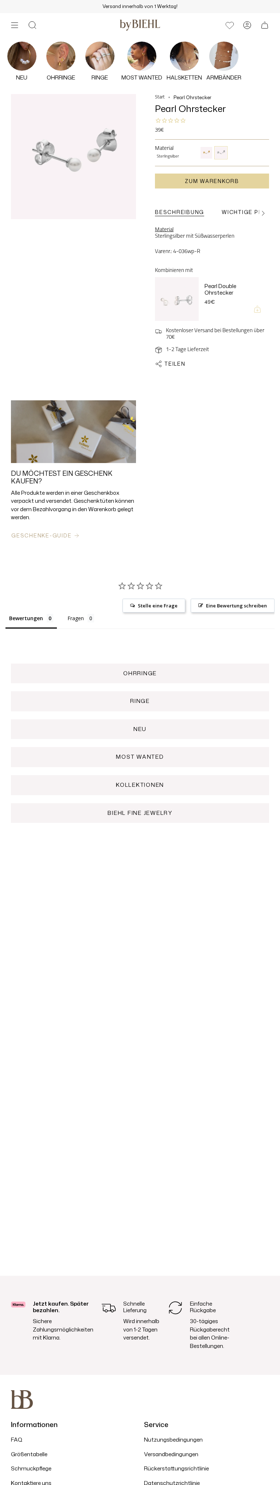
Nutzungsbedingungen (173, 1439)
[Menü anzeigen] (14, 25)
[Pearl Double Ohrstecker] (177, 299)
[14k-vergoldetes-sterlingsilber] (206, 153)
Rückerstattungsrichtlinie (176, 1468)
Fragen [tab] (75, 618)
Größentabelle (29, 1454)
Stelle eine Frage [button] (158, 605)
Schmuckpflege (31, 1468)
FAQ (16, 1439)
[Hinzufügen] (257, 309)
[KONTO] (247, 25)
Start (160, 97)
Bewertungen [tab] (26, 618)
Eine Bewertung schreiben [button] (236, 605)
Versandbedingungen (171, 1454)
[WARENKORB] (264, 25)
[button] (32, 25)
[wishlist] (229, 25)
